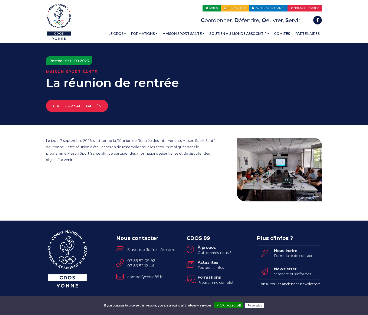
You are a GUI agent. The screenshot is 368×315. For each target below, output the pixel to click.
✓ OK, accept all (228, 305)
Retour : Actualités (78, 106)
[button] (117, 34)
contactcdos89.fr (145, 277)
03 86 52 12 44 (140, 266)
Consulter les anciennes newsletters (289, 284)
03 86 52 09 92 (141, 260)
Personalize (254, 305)
